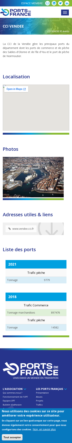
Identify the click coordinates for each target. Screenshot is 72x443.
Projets (39, 400)
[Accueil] (36, 12)
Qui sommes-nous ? (12, 392)
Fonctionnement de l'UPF (15, 396)
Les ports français (50, 389)
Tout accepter (12, 437)
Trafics (39, 404)
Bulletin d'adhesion (12, 404)
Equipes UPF (9, 400)
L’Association (13, 389)
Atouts (39, 396)
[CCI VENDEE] (33, 177)
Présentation (42, 392)
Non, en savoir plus (44, 429)
